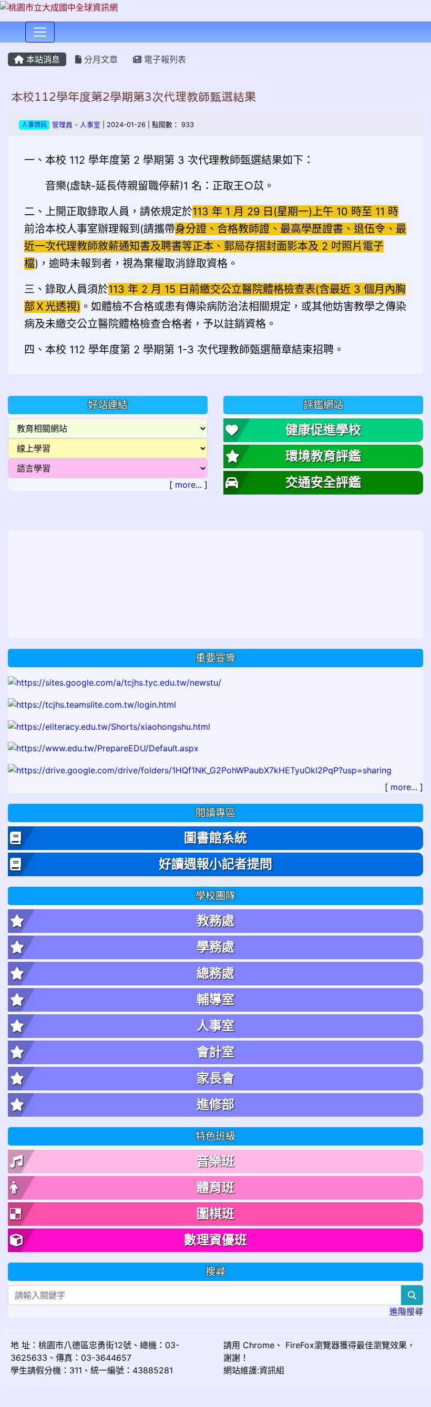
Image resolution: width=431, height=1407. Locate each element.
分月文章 (99, 59)
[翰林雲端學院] (92, 703)
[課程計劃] (200, 769)
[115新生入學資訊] (114, 682)
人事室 (90, 125)
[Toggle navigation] (40, 32)
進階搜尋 (406, 1311)
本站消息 (42, 59)
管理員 (62, 125)
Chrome (258, 1345)
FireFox (298, 1345)
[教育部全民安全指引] (103, 747)
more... (188, 484)
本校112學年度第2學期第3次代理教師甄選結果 (133, 96)
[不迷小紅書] (109, 725)
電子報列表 (163, 59)
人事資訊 (34, 125)
